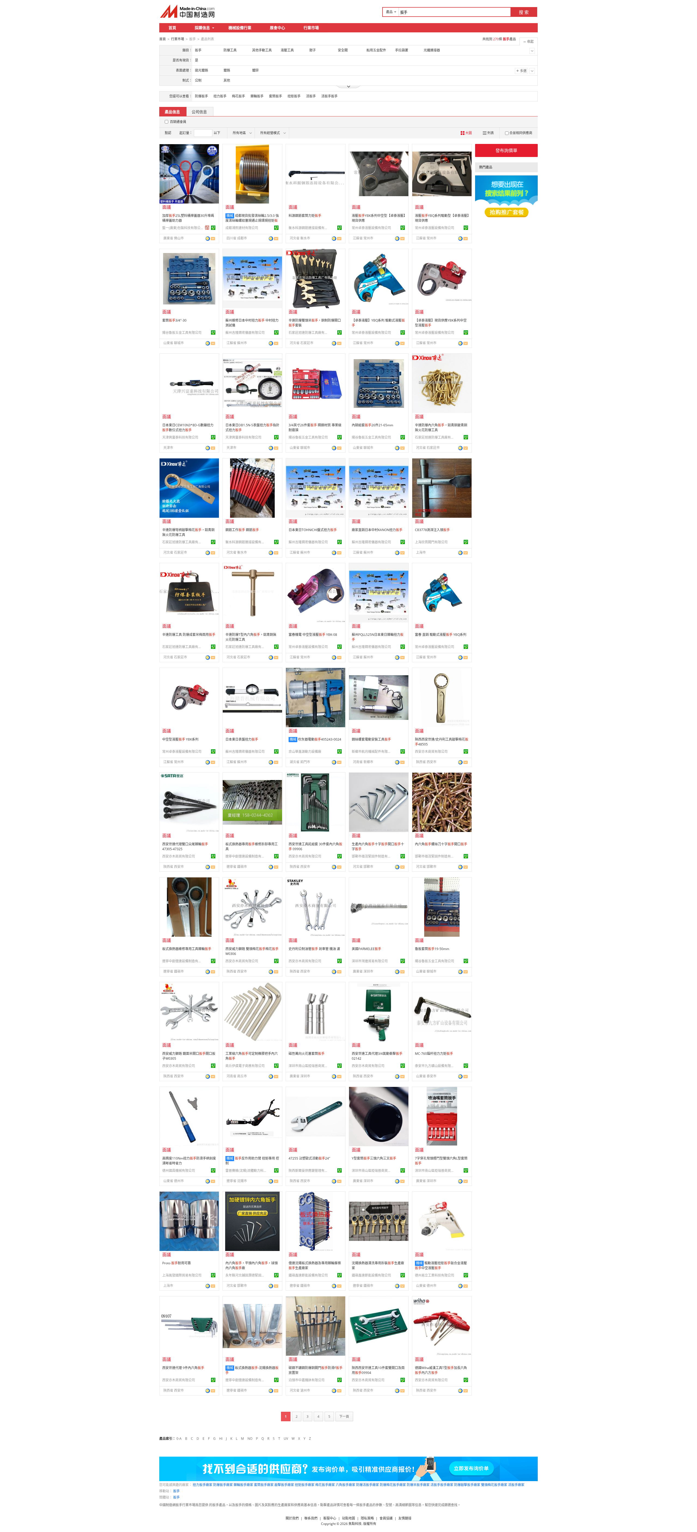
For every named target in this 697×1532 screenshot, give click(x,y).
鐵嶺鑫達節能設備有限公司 (308, 1275)
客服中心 (329, 1518)
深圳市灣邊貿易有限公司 (370, 961)
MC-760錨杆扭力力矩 (434, 1053)
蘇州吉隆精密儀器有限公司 (245, 332)
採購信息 (202, 27)
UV (286, 1438)
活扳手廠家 (516, 1484)
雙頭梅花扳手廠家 (494, 1484)
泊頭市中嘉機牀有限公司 (307, 1380)
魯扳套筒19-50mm (432, 949)
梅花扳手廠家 (325, 1484)
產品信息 (172, 111)
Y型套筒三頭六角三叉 (374, 1158)
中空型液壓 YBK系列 (180, 739)
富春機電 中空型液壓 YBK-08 (313, 634)
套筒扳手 (275, 96)
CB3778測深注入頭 (432, 530)
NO (249, 1438)
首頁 (172, 27)
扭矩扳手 (294, 96)
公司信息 (199, 111)
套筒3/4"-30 (174, 320)
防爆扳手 (201, 96)
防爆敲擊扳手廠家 (467, 1484)
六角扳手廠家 (345, 1484)
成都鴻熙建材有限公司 (241, 228)
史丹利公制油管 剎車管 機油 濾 (314, 949)
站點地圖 (348, 1518)
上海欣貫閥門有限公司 (431, 542)
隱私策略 (367, 1518)
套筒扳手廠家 (264, 1484)
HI (220, 1438)
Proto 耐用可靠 (176, 1263)
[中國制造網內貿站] (187, 11)
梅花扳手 (238, 96)
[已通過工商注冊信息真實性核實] (213, 228)
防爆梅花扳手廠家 (393, 1484)
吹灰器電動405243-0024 (319, 739)
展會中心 (277, 27)
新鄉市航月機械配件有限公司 (372, 751)
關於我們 (292, 1518)
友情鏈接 (404, 1518)
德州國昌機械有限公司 (178, 1170)
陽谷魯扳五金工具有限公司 (181, 332)
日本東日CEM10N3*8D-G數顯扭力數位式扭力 (187, 427)
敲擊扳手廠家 (284, 1484)
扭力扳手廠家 (202, 1484)
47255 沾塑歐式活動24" (309, 1158)
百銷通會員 (178, 121)
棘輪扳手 (257, 96)
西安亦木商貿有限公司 (431, 751)
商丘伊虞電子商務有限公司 (245, 1066)
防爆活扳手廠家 (367, 1484)
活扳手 (311, 96)
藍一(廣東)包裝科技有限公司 (182, 228)
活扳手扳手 (329, 96)
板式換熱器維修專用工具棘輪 (186, 949)
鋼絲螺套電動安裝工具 (371, 739)
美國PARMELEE (366, 949)
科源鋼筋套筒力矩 (305, 215)
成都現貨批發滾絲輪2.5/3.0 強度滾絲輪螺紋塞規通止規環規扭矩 (252, 220)
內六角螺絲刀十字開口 (441, 844)
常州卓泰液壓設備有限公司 (371, 228)
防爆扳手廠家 (223, 1484)
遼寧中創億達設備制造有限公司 (245, 856)
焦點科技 (355, 1523)
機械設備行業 (239, 27)
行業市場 (311, 27)
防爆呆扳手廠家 (418, 1484)
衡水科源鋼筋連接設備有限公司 (309, 228)
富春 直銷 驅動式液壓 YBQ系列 (440, 634)
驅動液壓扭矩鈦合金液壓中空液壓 (441, 1265)
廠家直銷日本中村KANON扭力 (377, 530)
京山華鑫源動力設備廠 (305, 751)
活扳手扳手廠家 (441, 1484)
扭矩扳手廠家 (304, 1484)
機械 (230, 215)
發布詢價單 (506, 150)
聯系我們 (310, 1518)
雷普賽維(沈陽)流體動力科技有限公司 (245, 1170)
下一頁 (344, 1416)
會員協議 (386, 1518)
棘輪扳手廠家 (243, 1484)
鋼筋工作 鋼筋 (242, 530)
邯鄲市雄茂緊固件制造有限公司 (372, 856)
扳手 (176, 1491)
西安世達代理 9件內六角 (183, 1367)
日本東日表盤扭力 (241, 739)
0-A (179, 1438)
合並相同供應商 (520, 133)
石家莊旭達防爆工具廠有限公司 (309, 332)
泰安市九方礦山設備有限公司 (435, 1066)
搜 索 (524, 12)
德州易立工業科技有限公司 (434, 1275)
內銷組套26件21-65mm (372, 425)
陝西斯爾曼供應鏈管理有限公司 (309, 1170)
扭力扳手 (220, 96)
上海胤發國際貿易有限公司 (181, 1275)
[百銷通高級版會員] (207, 228)
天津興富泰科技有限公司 (180, 437)
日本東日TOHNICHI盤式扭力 (313, 530)
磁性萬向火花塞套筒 (307, 1053)
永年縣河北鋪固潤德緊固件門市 (245, 1275)
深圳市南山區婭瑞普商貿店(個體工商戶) (309, 1066)
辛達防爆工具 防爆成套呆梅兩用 (188, 634)
